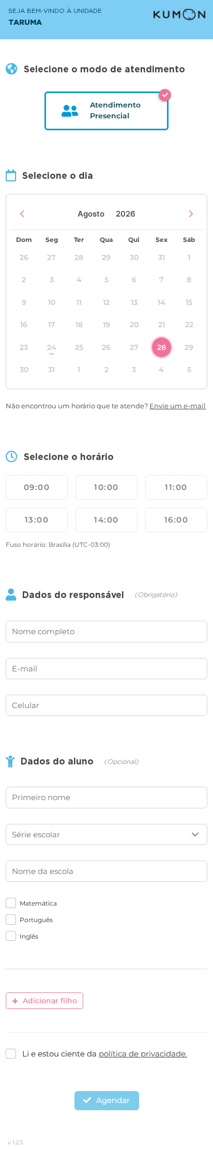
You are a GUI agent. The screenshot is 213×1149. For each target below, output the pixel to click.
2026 (125, 214)
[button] (195, 834)
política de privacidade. (143, 1054)
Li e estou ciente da (104, 1054)
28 (161, 347)
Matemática (38, 903)
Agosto (91, 214)
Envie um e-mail (177, 406)
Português (36, 920)
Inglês (29, 936)
